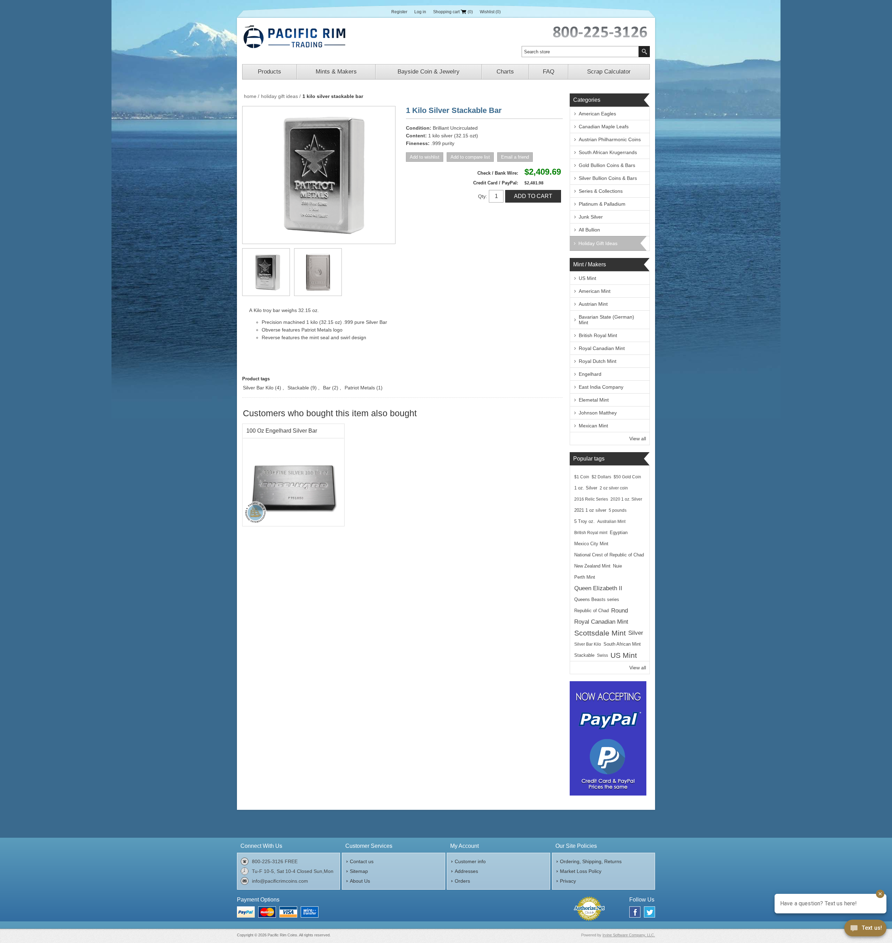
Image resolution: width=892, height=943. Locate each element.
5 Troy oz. (584, 521)
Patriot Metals (360, 387)
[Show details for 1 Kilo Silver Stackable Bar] (266, 272)
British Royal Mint (598, 335)
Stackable (298, 387)
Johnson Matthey (598, 413)
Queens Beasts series (596, 599)
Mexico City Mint (591, 543)
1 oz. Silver (585, 488)
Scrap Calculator (609, 71)
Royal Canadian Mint (602, 348)
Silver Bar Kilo (258, 387)
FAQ (548, 71)
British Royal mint (590, 532)
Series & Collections (601, 191)
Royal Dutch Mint (597, 361)
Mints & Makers (336, 71)
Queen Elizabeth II (598, 588)
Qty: (482, 196)
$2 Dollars (601, 476)
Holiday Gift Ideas (597, 243)
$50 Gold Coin (627, 476)
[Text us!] (865, 929)
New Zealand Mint (592, 566)
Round (619, 610)
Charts (505, 71)
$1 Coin (581, 476)
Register (399, 11)
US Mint (587, 278)
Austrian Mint (593, 304)
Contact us (362, 861)
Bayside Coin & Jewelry (429, 71)
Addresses (466, 871)
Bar (327, 387)
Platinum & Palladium (602, 204)
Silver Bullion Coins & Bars (608, 178)
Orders (462, 881)
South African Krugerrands (608, 152)
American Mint (594, 291)
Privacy (568, 881)
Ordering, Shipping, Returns (591, 861)
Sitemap (359, 871)
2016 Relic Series (591, 499)
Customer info (470, 861)
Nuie (617, 566)
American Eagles (597, 113)
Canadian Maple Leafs (604, 126)
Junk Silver (591, 217)
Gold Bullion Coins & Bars (607, 165)
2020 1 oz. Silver (626, 499)
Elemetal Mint (594, 400)
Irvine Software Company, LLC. (628, 935)
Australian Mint (611, 521)
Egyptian (619, 532)
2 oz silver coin (614, 488)
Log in (420, 11)
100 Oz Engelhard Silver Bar (281, 431)
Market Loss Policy (580, 871)
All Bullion (589, 230)
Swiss (602, 655)
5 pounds (617, 510)
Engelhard (590, 374)
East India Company (601, 387)
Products (269, 71)
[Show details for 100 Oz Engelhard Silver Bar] (293, 475)
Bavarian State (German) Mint (606, 319)
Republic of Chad (591, 610)
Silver (635, 633)
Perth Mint (584, 577)
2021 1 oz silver (590, 510)
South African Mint (622, 644)
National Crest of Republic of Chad (609, 555)
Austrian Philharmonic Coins (610, 139)
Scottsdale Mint (600, 633)
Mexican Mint (593, 425)
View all (637, 438)
